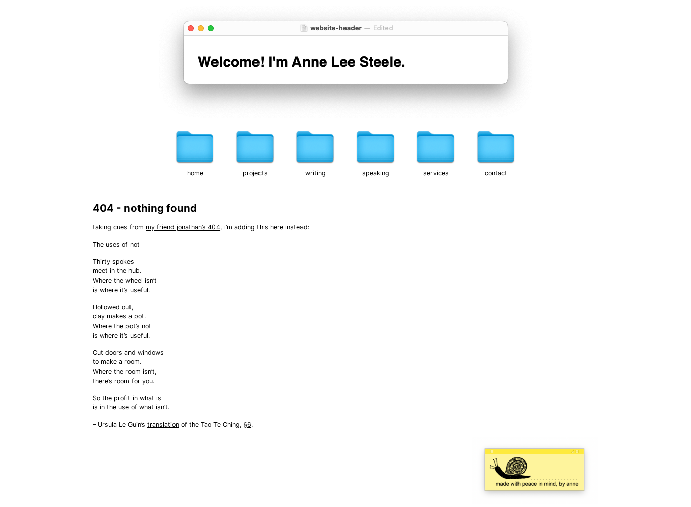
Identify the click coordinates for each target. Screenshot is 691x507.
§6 (247, 424)
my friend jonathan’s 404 (183, 227)
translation (163, 424)
